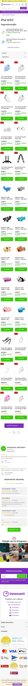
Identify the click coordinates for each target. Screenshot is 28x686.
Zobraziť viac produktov (13, 47)
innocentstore (15, 610)
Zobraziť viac (14, 530)
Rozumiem (17, 684)
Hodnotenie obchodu (14, 479)
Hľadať (23, 8)
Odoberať (22, 576)
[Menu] (26, 4)
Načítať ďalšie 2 (13, 426)
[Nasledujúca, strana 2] (14, 432)
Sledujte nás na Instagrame (14, 541)
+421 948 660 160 (15, 605)
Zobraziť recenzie (11, 451)
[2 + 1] (7, 68)
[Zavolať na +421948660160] (17, 5)
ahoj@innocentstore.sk (15, 602)
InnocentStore (15, 607)
